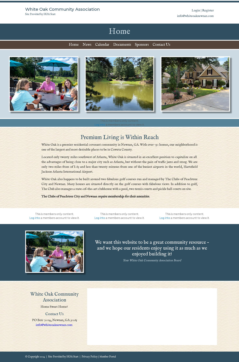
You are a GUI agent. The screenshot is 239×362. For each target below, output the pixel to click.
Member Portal (108, 356)
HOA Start (72, 356)
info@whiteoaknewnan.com (54, 325)
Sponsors (142, 44)
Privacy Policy (90, 356)
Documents (122, 44)
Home (74, 44)
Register (208, 10)
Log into (99, 124)
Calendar (102, 44)
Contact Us (161, 44)
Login (196, 10)
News (87, 44)
